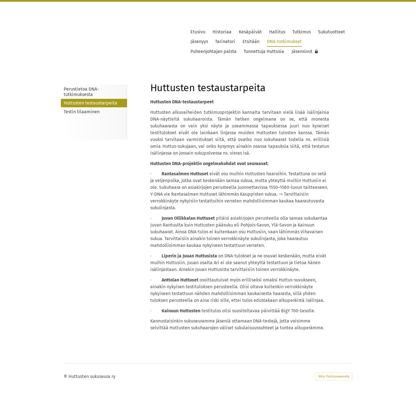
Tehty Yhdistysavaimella (333, 376)
